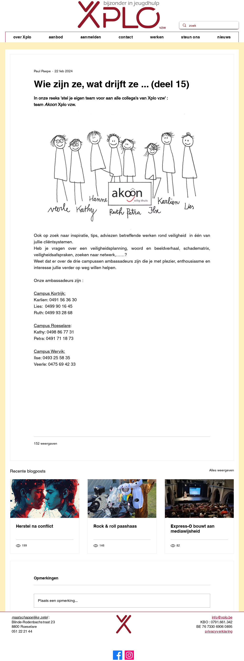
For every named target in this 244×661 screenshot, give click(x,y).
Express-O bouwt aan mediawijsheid (192, 529)
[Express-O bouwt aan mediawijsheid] (199, 498)
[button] (22, 37)
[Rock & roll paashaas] (122, 498)
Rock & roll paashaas (115, 526)
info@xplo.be (222, 617)
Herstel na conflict (34, 526)
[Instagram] (129, 655)
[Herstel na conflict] (44, 498)
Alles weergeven (221, 470)
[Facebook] (117, 655)
